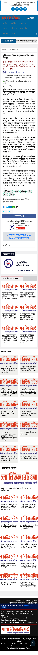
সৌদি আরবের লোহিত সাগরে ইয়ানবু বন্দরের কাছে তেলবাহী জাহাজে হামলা (28, 565)
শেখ (16, 191)
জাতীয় (5, 23)
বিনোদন (14, 28)
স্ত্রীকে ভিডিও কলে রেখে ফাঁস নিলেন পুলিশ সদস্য (28, 458)
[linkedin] (21, 9)
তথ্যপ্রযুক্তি (23, 28)
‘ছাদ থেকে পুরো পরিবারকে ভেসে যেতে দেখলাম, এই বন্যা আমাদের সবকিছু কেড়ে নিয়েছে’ (9, 436)
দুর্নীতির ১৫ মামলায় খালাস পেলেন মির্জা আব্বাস (7, 414)
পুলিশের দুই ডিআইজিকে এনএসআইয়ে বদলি (8, 583)
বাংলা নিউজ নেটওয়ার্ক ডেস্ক (15, 72)
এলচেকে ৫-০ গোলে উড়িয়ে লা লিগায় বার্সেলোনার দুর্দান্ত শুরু (8, 546)
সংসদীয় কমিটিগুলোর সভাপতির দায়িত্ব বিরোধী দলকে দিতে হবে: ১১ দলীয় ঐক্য (27, 317)
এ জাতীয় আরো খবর (10, 279)
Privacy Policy (29, 605)
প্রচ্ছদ (6, 18)
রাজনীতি (13, 23)
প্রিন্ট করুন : (18, 216)
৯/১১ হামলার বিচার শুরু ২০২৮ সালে (28, 433)
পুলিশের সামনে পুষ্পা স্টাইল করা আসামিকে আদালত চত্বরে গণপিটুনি (28, 584)
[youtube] (25, 9)
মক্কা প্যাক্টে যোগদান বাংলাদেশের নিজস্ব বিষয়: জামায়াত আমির (28, 295)
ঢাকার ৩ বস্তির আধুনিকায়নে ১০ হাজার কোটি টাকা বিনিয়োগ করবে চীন (9, 370)
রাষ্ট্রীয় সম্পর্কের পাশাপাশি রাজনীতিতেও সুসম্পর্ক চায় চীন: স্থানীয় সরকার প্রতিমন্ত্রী (10, 296)
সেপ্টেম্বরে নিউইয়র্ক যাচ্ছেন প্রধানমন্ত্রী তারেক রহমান (9, 526)
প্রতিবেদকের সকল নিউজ (25, 270)
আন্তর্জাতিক (22, 23)
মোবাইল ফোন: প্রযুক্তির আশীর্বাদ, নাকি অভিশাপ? (16, 489)
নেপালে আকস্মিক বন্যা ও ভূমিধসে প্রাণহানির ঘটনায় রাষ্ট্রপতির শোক (28, 369)
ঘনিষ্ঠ (29, 191)
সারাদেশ (5, 33)
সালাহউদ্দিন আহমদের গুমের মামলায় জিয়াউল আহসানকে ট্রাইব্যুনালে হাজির (28, 392)
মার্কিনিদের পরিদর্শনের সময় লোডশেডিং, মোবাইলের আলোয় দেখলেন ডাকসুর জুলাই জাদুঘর (9, 507)
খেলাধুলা (5, 28)
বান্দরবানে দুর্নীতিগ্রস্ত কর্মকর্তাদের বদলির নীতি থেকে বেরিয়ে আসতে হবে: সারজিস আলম (27, 339)
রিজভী (12, 194)
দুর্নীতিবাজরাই (8, 191)
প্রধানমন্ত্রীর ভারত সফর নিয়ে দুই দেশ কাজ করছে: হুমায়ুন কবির (29, 527)
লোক (5, 194)
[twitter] (17, 9)
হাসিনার (23, 191)
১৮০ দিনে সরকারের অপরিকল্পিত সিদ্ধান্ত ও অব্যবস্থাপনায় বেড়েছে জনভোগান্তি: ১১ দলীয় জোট (9, 339)
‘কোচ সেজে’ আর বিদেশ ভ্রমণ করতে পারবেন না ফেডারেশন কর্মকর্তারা (28, 506)
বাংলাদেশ (27, 18)
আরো (13, 33)
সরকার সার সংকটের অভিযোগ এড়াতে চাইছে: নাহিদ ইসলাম (9, 316)
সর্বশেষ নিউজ (16, 18)
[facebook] (13, 9)
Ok (4, 607)
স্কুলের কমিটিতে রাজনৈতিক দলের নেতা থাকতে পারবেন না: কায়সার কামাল (28, 546)
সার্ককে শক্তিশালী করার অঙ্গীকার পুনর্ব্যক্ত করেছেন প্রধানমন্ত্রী (9, 565)
